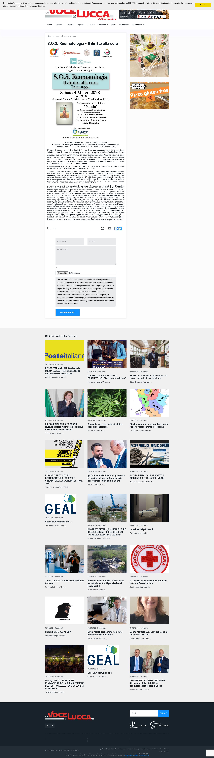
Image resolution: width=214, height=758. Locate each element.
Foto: (57, 268)
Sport (113, 24)
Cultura (91, 24)
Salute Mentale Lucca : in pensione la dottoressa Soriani (148, 633)
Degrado (80, 24)
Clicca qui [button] (41, 6)
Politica (70, 24)
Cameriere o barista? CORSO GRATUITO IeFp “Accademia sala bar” (106, 377)
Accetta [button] (203, 5)
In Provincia (124, 24)
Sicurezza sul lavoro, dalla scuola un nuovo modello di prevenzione (148, 377)
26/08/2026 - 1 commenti (96, 420)
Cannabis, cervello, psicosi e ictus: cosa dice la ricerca (105, 425)
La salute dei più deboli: (142, 529)
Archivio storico (144, 756)
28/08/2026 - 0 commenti (54, 420)
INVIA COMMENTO (67, 312)
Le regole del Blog (133, 749)
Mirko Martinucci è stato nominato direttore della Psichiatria (105, 633)
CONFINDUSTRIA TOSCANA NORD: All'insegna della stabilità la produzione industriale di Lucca (147, 683)
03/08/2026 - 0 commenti (96, 669)
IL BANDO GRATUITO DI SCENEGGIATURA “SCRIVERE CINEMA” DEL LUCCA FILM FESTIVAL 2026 (64, 479)
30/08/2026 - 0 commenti (139, 372)
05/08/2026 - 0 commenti (54, 676)
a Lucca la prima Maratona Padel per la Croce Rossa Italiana (148, 582)
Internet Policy (163, 749)
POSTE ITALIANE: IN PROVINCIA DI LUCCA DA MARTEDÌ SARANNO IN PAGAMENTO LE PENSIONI (62, 371)
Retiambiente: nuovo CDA (58, 632)
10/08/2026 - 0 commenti (54, 628)
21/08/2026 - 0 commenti (139, 471)
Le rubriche (136, 24)
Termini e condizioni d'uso (148, 749)
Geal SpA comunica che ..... (59, 521)
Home (49, 24)
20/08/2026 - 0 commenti (96, 525)
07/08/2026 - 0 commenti (96, 628)
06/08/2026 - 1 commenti (139, 628)
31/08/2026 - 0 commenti (54, 364)
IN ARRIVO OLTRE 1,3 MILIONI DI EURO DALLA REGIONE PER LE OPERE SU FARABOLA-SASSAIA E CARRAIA (106, 532)
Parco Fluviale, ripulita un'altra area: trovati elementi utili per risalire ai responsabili (105, 583)
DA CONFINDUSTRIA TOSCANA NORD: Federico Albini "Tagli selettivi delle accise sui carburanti (64, 427)
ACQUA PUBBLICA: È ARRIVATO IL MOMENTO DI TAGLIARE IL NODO (147, 477)
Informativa (121, 749)
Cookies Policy (163, 752)
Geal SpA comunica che (99, 672)
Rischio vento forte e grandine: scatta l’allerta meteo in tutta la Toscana (149, 425)
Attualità (59, 24)
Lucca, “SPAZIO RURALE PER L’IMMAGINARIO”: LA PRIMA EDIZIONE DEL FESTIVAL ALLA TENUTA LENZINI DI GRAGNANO (64, 684)
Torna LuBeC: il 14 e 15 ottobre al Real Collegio (64, 582)
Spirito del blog (104, 749)
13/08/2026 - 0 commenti (54, 577)
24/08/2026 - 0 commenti (139, 420)
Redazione (51, 228)
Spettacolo (102, 24)
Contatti (113, 749)
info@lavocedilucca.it (131, 756)
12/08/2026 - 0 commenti (139, 577)
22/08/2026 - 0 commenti (96, 471)
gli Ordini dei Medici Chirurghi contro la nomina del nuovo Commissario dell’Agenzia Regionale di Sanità (106, 478)
